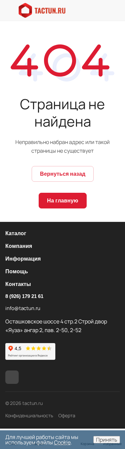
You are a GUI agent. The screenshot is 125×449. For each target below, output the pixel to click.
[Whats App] (12, 377)
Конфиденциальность (29, 415)
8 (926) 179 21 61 (24, 296)
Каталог (15, 233)
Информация (23, 259)
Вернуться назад (62, 174)
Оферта (66, 415)
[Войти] (115, 10)
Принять (106, 439)
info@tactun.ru (22, 308)
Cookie (62, 442)
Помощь (16, 271)
